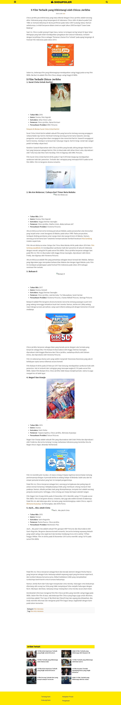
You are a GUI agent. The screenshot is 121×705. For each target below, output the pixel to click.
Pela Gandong (87, 238)
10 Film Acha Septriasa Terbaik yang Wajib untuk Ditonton (47, 652)
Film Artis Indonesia (37, 611)
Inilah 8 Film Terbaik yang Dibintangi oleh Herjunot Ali (81, 652)
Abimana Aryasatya (33, 504)
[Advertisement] (60, 555)
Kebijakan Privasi (67, 697)
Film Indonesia (38, 609)
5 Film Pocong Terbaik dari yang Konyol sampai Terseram (47, 678)
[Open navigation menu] (15, 2)
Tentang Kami (45, 697)
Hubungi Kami (45, 700)
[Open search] (106, 2)
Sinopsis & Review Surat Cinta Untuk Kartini (42, 129)
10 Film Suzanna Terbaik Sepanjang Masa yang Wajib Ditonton (81, 670)
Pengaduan (66, 701)
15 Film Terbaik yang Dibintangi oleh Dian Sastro (82, 661)
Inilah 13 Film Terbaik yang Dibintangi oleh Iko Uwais (80, 678)
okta (64, 13)
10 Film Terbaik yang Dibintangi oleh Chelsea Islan (47, 661)
